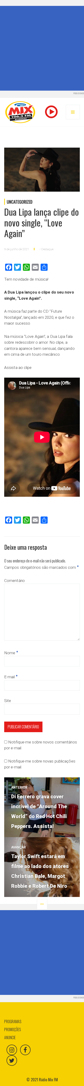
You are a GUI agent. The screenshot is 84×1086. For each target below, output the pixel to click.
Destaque (47, 249)
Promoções (12, 1029)
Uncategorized (19, 202)
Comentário (14, 580)
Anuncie (10, 1037)
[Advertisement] (42, 48)
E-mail (11, 676)
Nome (11, 652)
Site (7, 700)
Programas (12, 1021)
